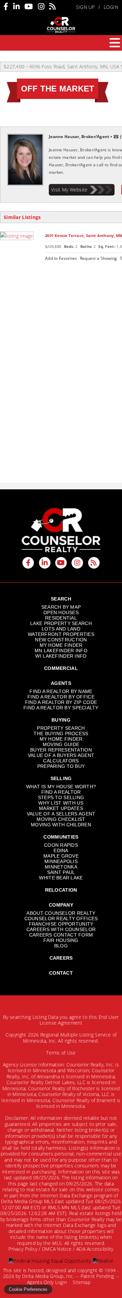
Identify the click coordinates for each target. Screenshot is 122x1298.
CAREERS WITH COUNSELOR (61, 929)
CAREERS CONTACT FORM (61, 935)
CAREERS (61, 958)
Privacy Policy (22, 1249)
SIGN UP (85, 7)
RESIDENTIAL (61, 618)
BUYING (61, 720)
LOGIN (111, 7)
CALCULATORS (61, 760)
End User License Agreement (79, 1020)
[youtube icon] (61, 563)
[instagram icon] (77, 563)
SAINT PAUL (61, 872)
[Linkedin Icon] (16, 6)
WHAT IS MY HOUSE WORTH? (61, 786)
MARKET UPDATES (61, 808)
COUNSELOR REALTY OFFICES (61, 918)
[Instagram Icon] (41, 6)
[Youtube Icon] (28, 6)
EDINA (61, 850)
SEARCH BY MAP (61, 607)
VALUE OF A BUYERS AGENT (61, 755)
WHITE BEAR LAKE (61, 877)
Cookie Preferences (28, 1289)
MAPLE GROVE (61, 856)
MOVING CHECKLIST (61, 819)
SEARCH (61, 599)
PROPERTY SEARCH (61, 728)
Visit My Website (69, 189)
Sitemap (82, 1282)
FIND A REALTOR (61, 792)
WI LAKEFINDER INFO (60, 656)
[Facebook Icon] (5, 6)
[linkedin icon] (44, 563)
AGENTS (61, 683)
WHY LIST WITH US (60, 803)
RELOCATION (61, 890)
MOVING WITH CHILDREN (61, 824)
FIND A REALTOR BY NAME (60, 691)
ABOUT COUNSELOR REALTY (60, 913)
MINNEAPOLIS (61, 861)
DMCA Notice (57, 1249)
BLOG (61, 945)
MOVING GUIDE (61, 744)
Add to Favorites (61, 258)
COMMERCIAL (61, 668)
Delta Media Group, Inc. (48, 1276)
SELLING (61, 778)
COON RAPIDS (61, 845)
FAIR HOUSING (60, 940)
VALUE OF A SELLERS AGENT (61, 813)
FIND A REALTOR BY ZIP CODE (61, 702)
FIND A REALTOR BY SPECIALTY (61, 707)
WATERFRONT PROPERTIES (61, 634)
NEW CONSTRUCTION (61, 639)
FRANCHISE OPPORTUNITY (61, 924)
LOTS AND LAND (61, 628)
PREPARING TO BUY (61, 766)
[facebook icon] (28, 563)
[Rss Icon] (52, 6)
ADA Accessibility (95, 1249)
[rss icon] (94, 563)
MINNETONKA (61, 867)
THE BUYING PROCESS (61, 733)
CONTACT (61, 973)
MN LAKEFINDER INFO (61, 650)
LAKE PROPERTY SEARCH (61, 623)
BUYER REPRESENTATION (61, 750)
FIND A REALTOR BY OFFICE (61, 696)
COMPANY (61, 905)
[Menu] (114, 43)
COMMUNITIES (60, 837)
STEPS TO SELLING (61, 797)
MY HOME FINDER (61, 645)
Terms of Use (61, 1052)
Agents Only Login (47, 1282)
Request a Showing (98, 258)
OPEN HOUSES (61, 612)
